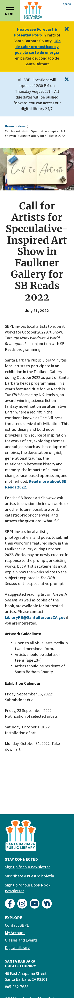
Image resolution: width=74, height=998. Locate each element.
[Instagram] (22, 904)
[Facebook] (10, 904)
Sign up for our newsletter (27, 866)
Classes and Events (21, 940)
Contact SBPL (17, 925)
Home (9, 126)
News (21, 126)
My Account (15, 932)
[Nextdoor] (47, 904)
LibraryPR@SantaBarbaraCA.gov (35, 617)
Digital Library (17, 947)
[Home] (38, 10)
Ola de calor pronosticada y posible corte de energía (38, 46)
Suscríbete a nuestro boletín (29, 875)
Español (66, 4)
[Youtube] (34, 904)
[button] (10, 10)
